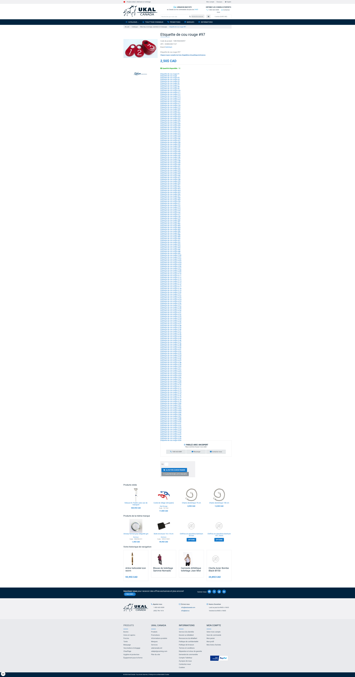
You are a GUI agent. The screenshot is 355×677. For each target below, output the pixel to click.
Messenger (196, 452)
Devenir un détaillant (186, 635)
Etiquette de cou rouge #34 (170, 135)
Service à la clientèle (186, 632)
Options (191, 540)
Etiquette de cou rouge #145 (170, 338)
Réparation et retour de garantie (190, 651)
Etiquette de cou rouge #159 (170, 364)
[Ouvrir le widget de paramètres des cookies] (3, 674)
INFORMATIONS (207, 22)
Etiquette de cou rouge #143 (170, 335)
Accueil (127, 27)
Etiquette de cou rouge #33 (170, 133)
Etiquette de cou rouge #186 (170, 414)
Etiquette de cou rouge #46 (170, 157)
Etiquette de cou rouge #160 (170, 366)
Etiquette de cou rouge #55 (170, 174)
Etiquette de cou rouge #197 (170, 435)
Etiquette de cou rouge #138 (170, 326)
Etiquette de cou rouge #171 (170, 387)
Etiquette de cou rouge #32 (170, 131)
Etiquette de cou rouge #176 (170, 396)
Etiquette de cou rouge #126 (170, 303)
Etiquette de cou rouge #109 (170, 272)
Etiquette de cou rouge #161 (170, 368)
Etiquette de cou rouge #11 (170, 92)
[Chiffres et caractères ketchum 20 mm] (191, 526)
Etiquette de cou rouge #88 (170, 235)
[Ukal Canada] (140, 11)
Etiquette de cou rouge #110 (170, 274)
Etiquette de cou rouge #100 (170, 255)
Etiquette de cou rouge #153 (170, 353)
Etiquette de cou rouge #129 (170, 309)
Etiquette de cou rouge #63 (170, 189)
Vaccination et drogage (131, 648)
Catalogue (132, 22)
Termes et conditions (187, 648)
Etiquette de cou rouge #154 (170, 355)
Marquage (127, 645)
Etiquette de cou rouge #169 (170, 383)
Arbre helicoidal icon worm (135, 569)
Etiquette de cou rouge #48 (170, 161)
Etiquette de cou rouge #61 (170, 185)
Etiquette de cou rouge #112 (170, 277)
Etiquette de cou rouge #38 (170, 142)
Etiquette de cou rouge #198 (170, 437)
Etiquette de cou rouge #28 (170, 124)
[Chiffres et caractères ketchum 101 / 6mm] (219, 526)
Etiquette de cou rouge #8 (169, 87)
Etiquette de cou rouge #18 (170, 105)
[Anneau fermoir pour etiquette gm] (136, 526)
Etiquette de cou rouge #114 (170, 281)
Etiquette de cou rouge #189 (170, 420)
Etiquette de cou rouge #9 (169, 89)
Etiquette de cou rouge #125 (170, 301)
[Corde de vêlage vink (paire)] (164, 495)
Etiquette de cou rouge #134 (170, 318)
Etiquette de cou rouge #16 (170, 102)
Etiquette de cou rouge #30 (170, 128)
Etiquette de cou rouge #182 (170, 407)
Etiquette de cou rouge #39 (170, 144)
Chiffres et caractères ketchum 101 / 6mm (219, 535)
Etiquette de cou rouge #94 (170, 246)
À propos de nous (185, 661)
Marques (190, 22)
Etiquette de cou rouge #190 (170, 422)
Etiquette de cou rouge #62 (170, 187)
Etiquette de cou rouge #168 (170, 381)
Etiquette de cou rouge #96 (170, 250)
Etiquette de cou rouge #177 (170, 398)
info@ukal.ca (185, 611)
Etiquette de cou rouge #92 (170, 242)
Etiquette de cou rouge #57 (170, 177)
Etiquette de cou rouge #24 (170, 116)
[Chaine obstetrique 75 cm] (191, 495)
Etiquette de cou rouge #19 (170, 107)
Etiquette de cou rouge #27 (170, 122)
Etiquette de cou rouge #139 (170, 327)
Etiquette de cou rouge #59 (170, 181)
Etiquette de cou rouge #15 (170, 100)
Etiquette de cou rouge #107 (170, 268)
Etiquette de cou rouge (168, 76)
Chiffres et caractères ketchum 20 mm (191, 535)
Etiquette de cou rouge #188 (170, 418)
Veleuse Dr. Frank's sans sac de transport (135, 504)
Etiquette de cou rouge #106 (170, 266)
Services (154, 645)
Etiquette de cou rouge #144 (170, 337)
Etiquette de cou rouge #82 (170, 224)
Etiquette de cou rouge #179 (170, 401)
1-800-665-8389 (213, 10)
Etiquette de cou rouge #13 (170, 96)
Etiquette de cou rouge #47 (170, 159)
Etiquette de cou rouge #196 (170, 433)
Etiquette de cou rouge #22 (170, 113)
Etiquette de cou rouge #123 (170, 298)
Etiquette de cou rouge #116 (170, 285)
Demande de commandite (188, 654)
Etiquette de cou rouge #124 (170, 300)
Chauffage (127, 651)
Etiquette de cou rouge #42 (170, 150)
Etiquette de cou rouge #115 (170, 283)
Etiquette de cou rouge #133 (170, 316)
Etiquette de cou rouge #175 (170, 394)
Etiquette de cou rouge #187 (170, 416)
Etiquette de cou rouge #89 (170, 237)
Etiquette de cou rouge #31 (170, 129)
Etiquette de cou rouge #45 (170, 155)
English (229, 2)
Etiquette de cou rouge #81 (170, 222)
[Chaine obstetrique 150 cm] (219, 495)
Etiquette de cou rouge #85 (170, 229)
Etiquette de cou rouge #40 (170, 146)
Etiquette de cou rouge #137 (170, 324)
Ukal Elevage (163, 506)
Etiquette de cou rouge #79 (170, 218)
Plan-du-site (155, 654)
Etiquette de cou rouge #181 (170, 405)
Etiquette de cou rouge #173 (170, 390)
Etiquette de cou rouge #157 (170, 361)
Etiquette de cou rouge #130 (170, 311)
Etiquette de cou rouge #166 (170, 377)
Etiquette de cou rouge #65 (170, 192)
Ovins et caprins (129, 635)
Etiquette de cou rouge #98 (170, 251)
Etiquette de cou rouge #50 (170, 165)
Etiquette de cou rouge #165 (170, 375)
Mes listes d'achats (214, 645)
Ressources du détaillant (188, 638)
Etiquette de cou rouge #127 (170, 305)
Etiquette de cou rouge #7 (169, 85)
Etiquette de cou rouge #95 (170, 248)
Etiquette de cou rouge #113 (170, 279)
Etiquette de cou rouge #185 (170, 412)
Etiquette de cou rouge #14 (170, 98)
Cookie (167, 674)
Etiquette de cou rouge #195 (170, 431)
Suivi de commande (214, 635)
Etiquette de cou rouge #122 (170, 296)
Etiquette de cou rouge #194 (170, 429)
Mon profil (210, 641)
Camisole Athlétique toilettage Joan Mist (191, 569)
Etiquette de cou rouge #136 (170, 322)
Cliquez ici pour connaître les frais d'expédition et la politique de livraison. (183, 55)
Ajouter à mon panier (175, 470)
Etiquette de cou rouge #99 (170, 253)
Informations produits (159, 638)
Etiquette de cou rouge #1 (169, 74)
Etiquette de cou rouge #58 (170, 179)
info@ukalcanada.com (188, 607)
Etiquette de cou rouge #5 (169, 81)
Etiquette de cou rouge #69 (170, 200)
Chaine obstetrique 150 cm (219, 503)
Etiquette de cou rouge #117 (170, 287)
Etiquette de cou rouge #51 (170, 166)
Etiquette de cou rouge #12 (170, 94)
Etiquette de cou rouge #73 (170, 207)
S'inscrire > (129, 594)
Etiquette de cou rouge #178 (170, 400)
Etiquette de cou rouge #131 (170, 313)
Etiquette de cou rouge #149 (170, 346)
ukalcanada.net (156, 648)
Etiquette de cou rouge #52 (170, 168)
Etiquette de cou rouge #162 (170, 370)
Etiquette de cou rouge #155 (170, 357)
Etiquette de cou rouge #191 (170, 424)
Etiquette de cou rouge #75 (170, 211)
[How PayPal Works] (219, 658)
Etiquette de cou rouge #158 (170, 363)
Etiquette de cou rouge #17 (170, 103)
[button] (221, 16)
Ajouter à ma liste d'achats (176, 474)
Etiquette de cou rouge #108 (170, 270)
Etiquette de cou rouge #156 (170, 359)
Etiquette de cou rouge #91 (170, 240)
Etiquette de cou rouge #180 (170, 403)
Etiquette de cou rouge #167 (170, 379)
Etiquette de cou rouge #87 (170, 233)
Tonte (125, 641)
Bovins (125, 632)
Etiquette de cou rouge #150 (170, 348)
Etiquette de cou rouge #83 (170, 226)
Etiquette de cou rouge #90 (170, 239)
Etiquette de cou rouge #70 (170, 202)
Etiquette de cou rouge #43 (170, 152)
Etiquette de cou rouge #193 (170, 427)
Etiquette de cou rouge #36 (170, 139)
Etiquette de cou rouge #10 (170, 91)
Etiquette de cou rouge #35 (170, 137)
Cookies (182, 667)
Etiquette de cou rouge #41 (170, 148)
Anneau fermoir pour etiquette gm (136, 534)
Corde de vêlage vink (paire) (164, 503)
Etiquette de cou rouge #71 (170, 203)
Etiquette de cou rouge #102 (170, 259)
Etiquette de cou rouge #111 (170, 276)
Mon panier (211, 638)
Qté (162, 464)
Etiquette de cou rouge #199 (170, 438)
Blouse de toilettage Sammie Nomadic (163, 569)
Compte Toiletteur (185, 658)
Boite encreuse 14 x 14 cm (163, 534)
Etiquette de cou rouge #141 (170, 331)
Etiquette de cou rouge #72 (170, 205)
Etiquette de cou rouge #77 (170, 214)
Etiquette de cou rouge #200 (170, 440)
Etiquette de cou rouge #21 (170, 111)
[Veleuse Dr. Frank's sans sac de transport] (136, 495)
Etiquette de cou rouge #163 (170, 372)
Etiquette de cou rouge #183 (170, 409)
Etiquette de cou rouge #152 (170, 351)
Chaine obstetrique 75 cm (191, 503)
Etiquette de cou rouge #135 (170, 320)
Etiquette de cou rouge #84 (170, 227)
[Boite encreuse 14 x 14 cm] (164, 526)
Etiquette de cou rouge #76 (170, 213)
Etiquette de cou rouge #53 (170, 170)
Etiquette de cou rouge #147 (170, 342)
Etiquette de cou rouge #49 (170, 163)
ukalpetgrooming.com (159, 651)
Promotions (175, 22)
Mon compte (210, 2)
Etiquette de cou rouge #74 (170, 209)
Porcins (126, 638)
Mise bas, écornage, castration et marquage (153, 27)
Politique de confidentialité (188, 641)
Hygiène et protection (131, 654)
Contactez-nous (217, 452)
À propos (219, 2)
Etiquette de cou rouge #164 (170, 374)
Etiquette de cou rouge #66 (170, 194)
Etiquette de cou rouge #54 (170, 172)
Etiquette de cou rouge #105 (170, 264)
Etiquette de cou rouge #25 (170, 118)
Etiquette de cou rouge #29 (170, 126)
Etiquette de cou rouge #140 (170, 329)
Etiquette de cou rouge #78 (170, 216)
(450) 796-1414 (158, 611)
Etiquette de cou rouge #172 (170, 388)
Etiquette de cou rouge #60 (170, 183)
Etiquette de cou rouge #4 (169, 79)
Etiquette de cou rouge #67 (170, 196)
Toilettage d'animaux (154, 22)
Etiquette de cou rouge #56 (170, 176)
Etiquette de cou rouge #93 (170, 244)
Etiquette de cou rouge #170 (170, 385)
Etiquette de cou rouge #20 (170, 109)
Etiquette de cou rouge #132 (170, 314)
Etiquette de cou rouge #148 (170, 344)
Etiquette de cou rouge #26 (170, 120)
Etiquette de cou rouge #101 (170, 257)
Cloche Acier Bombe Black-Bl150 (219, 569)
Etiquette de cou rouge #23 (170, 115)
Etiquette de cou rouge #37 (170, 140)
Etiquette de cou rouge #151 (170, 350)
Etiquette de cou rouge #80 (170, 220)
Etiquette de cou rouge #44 (170, 153)
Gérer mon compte (213, 632)
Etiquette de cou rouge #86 (170, 231)
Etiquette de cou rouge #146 (170, 340)
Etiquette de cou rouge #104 (170, 263)
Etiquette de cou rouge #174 (170, 392)
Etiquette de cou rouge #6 (169, 83)
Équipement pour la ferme (132, 658)
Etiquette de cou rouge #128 (170, 307)
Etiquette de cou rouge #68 (170, 198)
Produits (128, 625)
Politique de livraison (186, 645)
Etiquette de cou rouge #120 (170, 292)
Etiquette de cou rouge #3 (169, 78)
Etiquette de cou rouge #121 (170, 294)
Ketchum (168, 47)
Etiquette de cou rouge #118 (170, 289)
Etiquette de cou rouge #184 (170, 411)
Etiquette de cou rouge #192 (170, 425)
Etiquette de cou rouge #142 (170, 333)
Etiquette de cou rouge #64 (170, 190)
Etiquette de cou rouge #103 (170, 261)
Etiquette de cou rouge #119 (170, 290)
